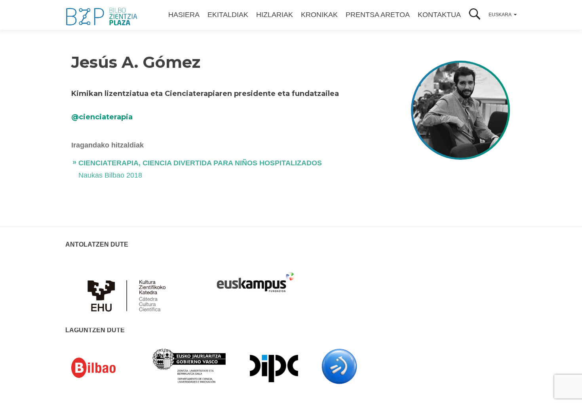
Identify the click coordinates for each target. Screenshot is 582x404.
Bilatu (475, 15)
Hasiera (184, 15)
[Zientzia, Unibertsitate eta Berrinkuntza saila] (189, 365)
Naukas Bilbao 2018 (110, 175)
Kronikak (319, 15)
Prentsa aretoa (378, 15)
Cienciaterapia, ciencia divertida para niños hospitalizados (200, 163)
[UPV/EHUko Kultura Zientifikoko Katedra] (129, 291)
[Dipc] (274, 368)
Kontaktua (439, 15)
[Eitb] (339, 366)
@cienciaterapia (102, 117)
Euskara (500, 14)
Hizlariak (274, 15)
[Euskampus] (255, 278)
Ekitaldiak (227, 15)
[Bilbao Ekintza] (105, 368)
